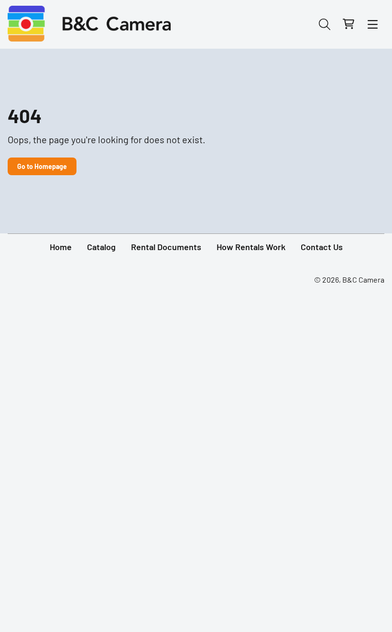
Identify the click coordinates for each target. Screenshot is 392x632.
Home (61, 247)
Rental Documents (166, 247)
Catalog (101, 247)
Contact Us (322, 247)
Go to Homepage (42, 166)
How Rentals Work (251, 247)
